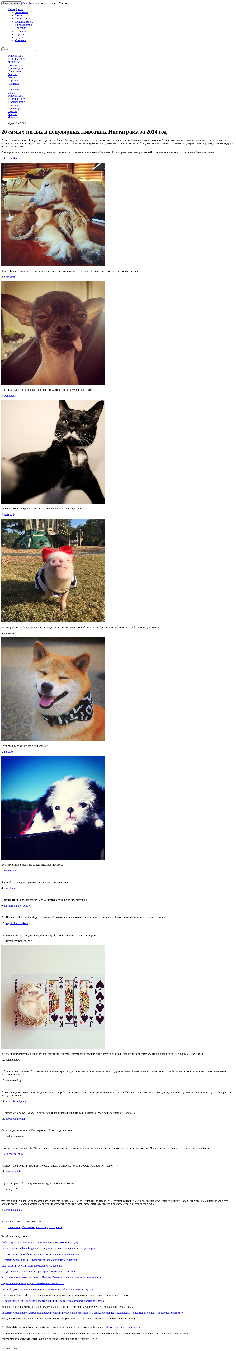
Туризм (19, 34)
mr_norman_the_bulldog (17, 905)
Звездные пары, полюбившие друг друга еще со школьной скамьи (40, 1271)
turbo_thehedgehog (16, 1101)
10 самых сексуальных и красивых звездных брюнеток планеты (39, 1259)
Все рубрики (15, 9)
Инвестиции (22, 18)
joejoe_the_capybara (17, 923)
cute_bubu (10, 888)
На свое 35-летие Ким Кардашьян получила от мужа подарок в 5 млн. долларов (48, 1248)
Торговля (20, 27)
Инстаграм (28, 1227)
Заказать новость (130, 1327)
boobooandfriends (15, 1118)
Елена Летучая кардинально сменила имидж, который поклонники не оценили (48, 1289)
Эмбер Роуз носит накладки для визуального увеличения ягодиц (39, 1242)
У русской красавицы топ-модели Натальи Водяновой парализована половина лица (51, 1277)
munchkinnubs (14, 1171)
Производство (23, 24)
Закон (18, 15)
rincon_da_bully (14, 1153)
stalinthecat (10, 395)
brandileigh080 (14, 1209)
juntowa (8, 751)
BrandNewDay (30, 3)
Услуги (19, 37)
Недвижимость (24, 21)
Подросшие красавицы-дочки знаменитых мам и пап (32, 1283)
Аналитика (21, 12)
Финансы (20, 40)
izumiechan (10, 870)
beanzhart (9, 276)
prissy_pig (9, 514)
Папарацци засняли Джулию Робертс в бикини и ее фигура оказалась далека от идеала (52, 1300)
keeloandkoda (11, 158)
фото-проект (54, 1227)
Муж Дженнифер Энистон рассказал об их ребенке (31, 1265)
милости (41, 1227)
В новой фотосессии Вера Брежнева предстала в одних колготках (40, 1253)
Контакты (112, 1327)
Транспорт (21, 31)
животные (14, 1227)
